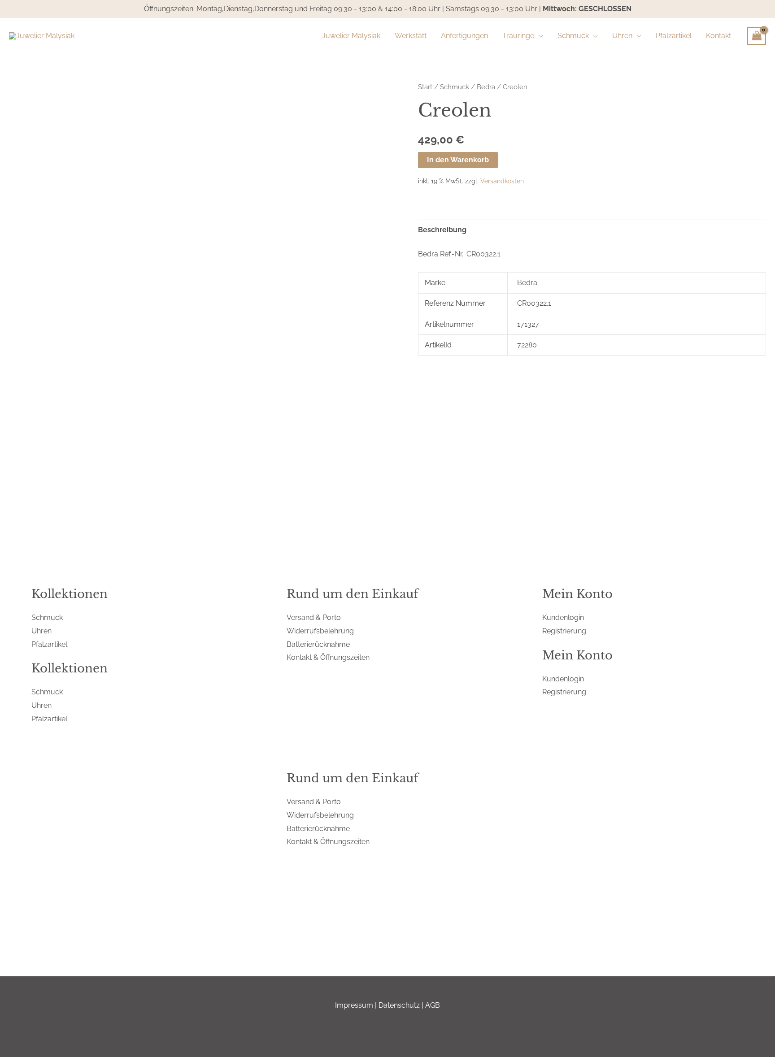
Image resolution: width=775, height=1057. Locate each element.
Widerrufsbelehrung (320, 631)
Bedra (486, 87)
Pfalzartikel (49, 644)
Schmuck (454, 87)
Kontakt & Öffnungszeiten (328, 657)
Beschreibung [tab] (442, 229)
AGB (432, 1005)
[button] (538, 36)
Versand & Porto (314, 617)
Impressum (354, 1005)
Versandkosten (502, 181)
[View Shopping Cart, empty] (756, 36)
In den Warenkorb (458, 160)
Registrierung (564, 631)
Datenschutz (399, 1005)
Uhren (41, 631)
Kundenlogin (563, 617)
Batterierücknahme (318, 644)
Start (425, 87)
